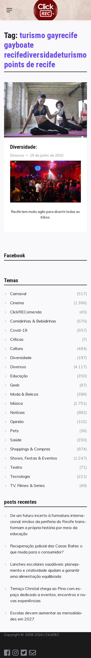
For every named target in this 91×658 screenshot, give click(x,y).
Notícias (17, 412)
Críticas (17, 339)
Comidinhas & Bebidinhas (33, 321)
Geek (14, 384)
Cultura (16, 348)
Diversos (17, 155)
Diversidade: (23, 147)
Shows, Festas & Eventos (33, 458)
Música (16, 403)
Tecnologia (20, 476)
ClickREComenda (25, 311)
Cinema (17, 302)
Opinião (17, 421)
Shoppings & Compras (30, 448)
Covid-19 (18, 330)
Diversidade (21, 357)
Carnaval (18, 293)
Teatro (16, 467)
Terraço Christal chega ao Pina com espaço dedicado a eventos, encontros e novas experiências (48, 594)
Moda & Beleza (24, 394)
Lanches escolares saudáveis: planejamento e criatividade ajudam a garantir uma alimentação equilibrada (45, 570)
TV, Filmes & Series (27, 485)
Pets (14, 430)
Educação (19, 375)
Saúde (15, 439)
